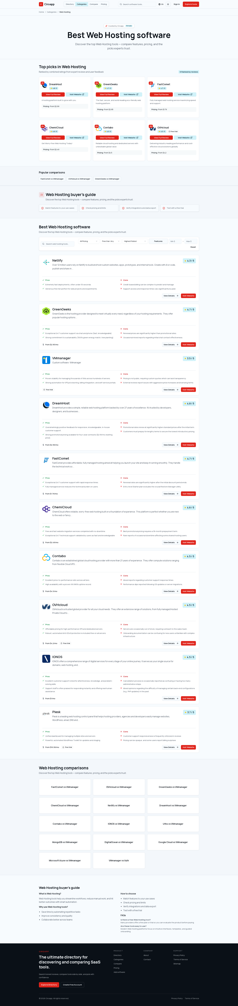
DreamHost (55, 84)
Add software (119, 972)
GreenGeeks (110, 84)
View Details (169, 295)
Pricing (104, 4)
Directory (70, 4)
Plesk (56, 712)
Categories (82, 4)
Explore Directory (49, 984)
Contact (147, 959)
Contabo (108, 127)
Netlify (57, 260)
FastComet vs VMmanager (52, 179)
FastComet (163, 84)
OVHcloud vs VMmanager (79, 179)
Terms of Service (180, 959)
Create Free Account (72, 984)
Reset (193, 247)
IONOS (57, 657)
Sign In (177, 4)
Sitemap (177, 963)
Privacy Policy (179, 955)
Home (41, 12)
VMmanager (61, 358)
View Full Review (53, 94)
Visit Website (75, 94)
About (146, 955)
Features (158, 241)
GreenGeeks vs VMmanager (107, 179)
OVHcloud (163, 127)
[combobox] (88, 241)
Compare (94, 4)
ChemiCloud (56, 127)
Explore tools (191, 4)
